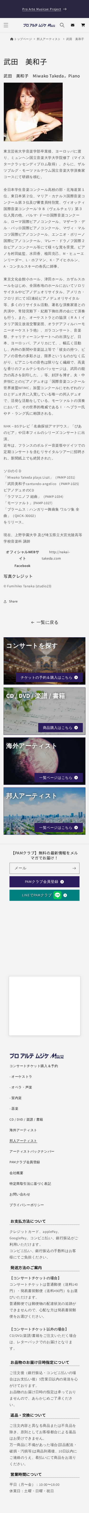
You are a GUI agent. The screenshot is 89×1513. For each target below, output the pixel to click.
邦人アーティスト (49, 39)
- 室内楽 (15, 1098)
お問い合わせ (19, 1194)
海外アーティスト (23, 1130)
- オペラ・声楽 (20, 1087)
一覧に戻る (48, 622)
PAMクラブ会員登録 (41, 881)
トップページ (23, 39)
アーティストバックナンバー (32, 1151)
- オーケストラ (20, 1076)
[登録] (74, 868)
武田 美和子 (75, 39)
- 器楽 (13, 1108)
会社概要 (16, 1173)
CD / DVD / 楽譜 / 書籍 (26, 1119)
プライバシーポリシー (26, 1205)
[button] (6, 25)
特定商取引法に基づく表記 (30, 1183)
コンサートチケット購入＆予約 (33, 1066)
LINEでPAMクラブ (37, 895)
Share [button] (13, 601)
